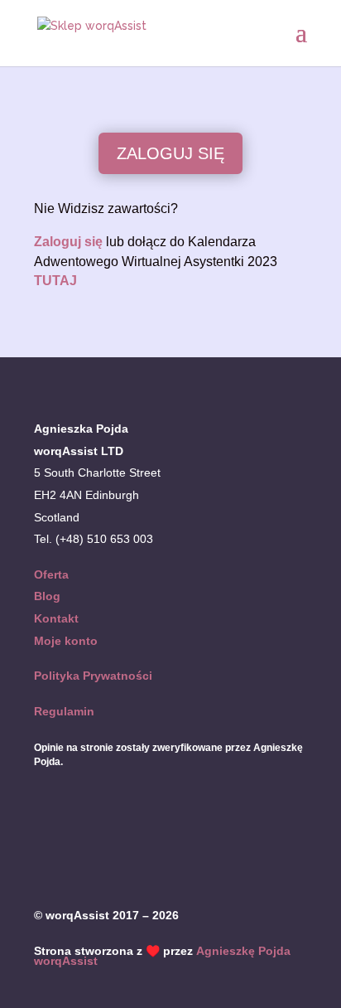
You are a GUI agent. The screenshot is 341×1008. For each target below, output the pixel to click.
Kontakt (56, 618)
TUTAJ (55, 281)
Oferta (51, 574)
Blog (47, 596)
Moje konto (66, 640)
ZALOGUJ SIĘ (170, 153)
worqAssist (66, 960)
